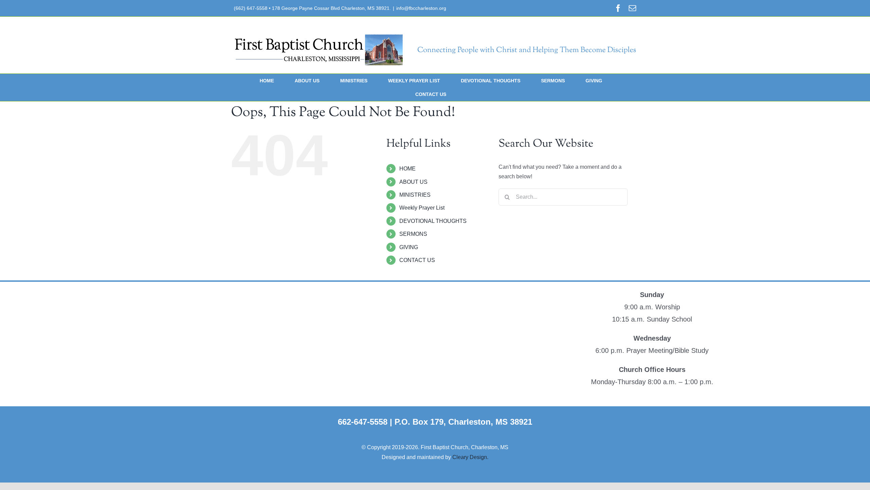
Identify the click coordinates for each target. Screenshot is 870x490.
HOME (407, 169)
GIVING (408, 247)
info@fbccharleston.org (421, 8)
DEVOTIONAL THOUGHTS (433, 221)
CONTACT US (417, 260)
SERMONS (413, 234)
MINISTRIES (415, 195)
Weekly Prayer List (422, 208)
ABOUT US (413, 182)
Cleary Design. (470, 457)
